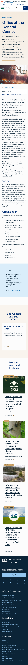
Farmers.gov (5, 622)
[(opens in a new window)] (3, 580)
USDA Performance (7, 658)
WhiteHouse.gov (6, 631)
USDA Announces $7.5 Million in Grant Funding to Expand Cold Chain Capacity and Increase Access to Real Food (13, 536)
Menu (25, 7)
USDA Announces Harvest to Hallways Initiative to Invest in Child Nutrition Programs (13, 402)
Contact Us (5, 643)
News (4, 4)
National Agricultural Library (10, 624)
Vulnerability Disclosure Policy (10, 614)
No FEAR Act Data (7, 647)
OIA (5, 346)
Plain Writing (5, 609)
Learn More (8, 415)
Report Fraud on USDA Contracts (11, 654)
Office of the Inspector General (10, 627)
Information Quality (7, 602)
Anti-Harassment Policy (8, 598)
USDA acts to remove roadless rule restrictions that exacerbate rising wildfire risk (13, 490)
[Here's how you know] (14, 1)
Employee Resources (21, 4)
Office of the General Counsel (11, 95)
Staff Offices (9, 87)
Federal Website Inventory (9, 645)
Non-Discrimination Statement (10, 605)
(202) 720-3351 (16, 290)
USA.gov (4, 629)
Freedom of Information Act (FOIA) (11, 600)
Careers (4, 640)
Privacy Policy (6, 611)
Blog (11, 4)
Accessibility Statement (8, 595)
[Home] (2, 8)
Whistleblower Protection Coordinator (12, 661)
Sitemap (4, 656)
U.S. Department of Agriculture (14, 8)
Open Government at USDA (9, 607)
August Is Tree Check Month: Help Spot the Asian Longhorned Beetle (13, 446)
